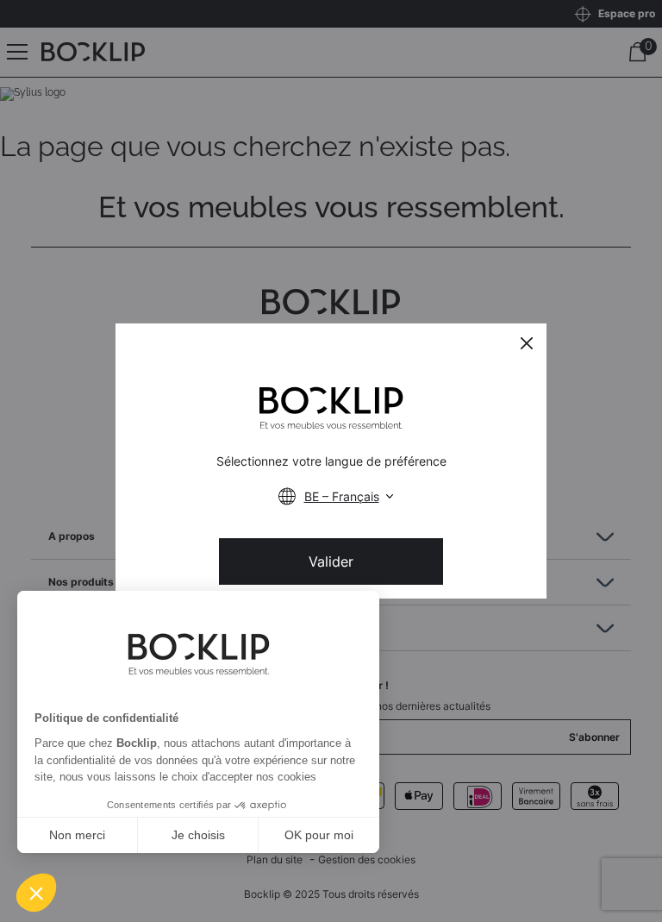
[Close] (527, 343)
